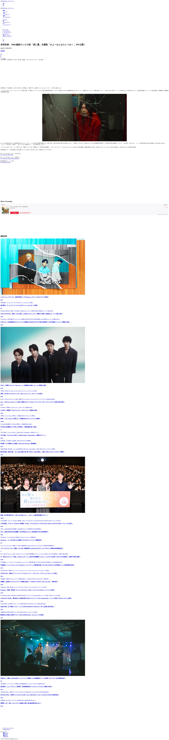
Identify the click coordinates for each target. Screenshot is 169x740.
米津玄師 (3, 50)
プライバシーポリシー (9, 728)
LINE (4, 58)
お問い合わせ (7, 729)
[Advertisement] (84, 73)
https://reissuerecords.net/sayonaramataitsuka (10, 158)
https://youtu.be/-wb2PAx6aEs (7, 154)
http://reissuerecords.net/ (6, 162)
